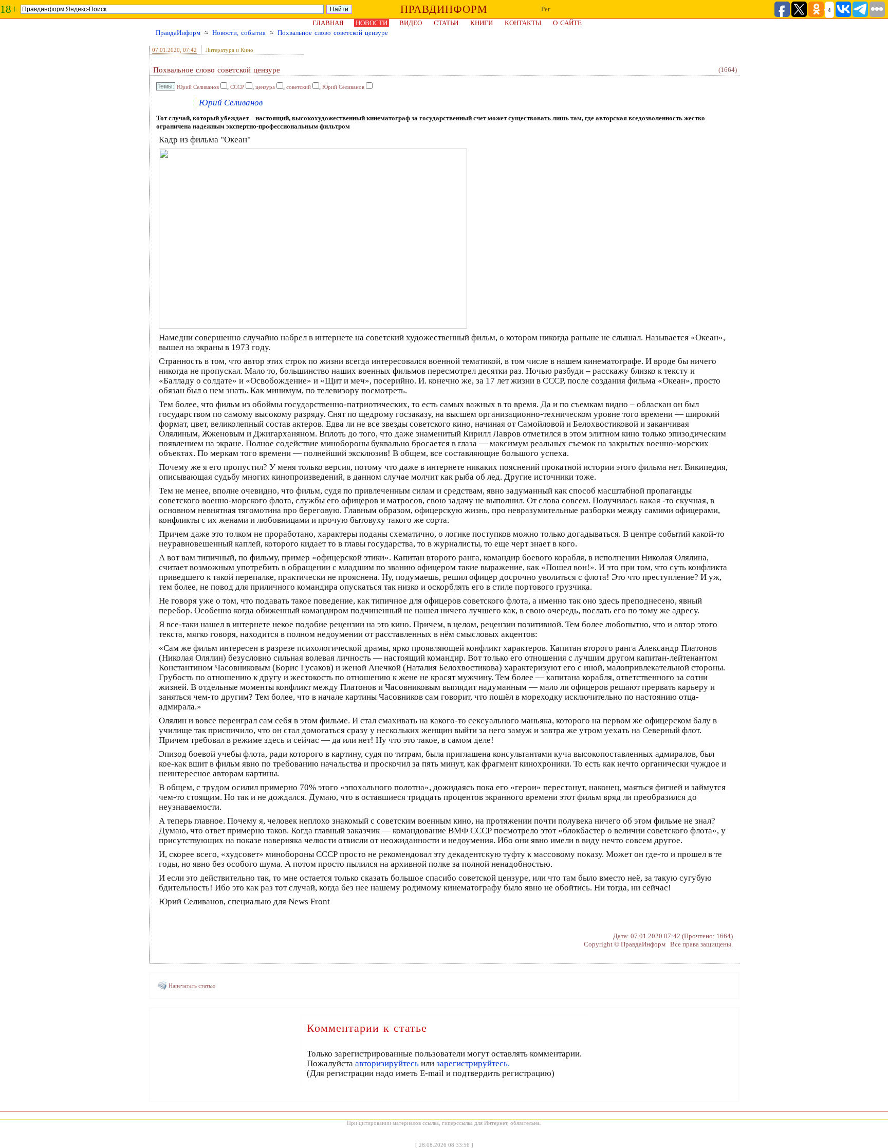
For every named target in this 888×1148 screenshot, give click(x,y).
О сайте (567, 23)
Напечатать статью (192, 985)
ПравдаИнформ (178, 33)
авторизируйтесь (387, 1063)
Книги (481, 23)
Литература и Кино (229, 50)
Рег (545, 9)
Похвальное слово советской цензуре (333, 33)
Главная (328, 23)
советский (298, 87)
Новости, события (239, 33)
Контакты (523, 23)
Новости (371, 23)
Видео (410, 23)
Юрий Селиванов (198, 87)
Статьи (446, 23)
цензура (265, 87)
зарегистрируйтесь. (473, 1063)
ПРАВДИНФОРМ (444, 9)
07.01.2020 (166, 50)
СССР (237, 87)
